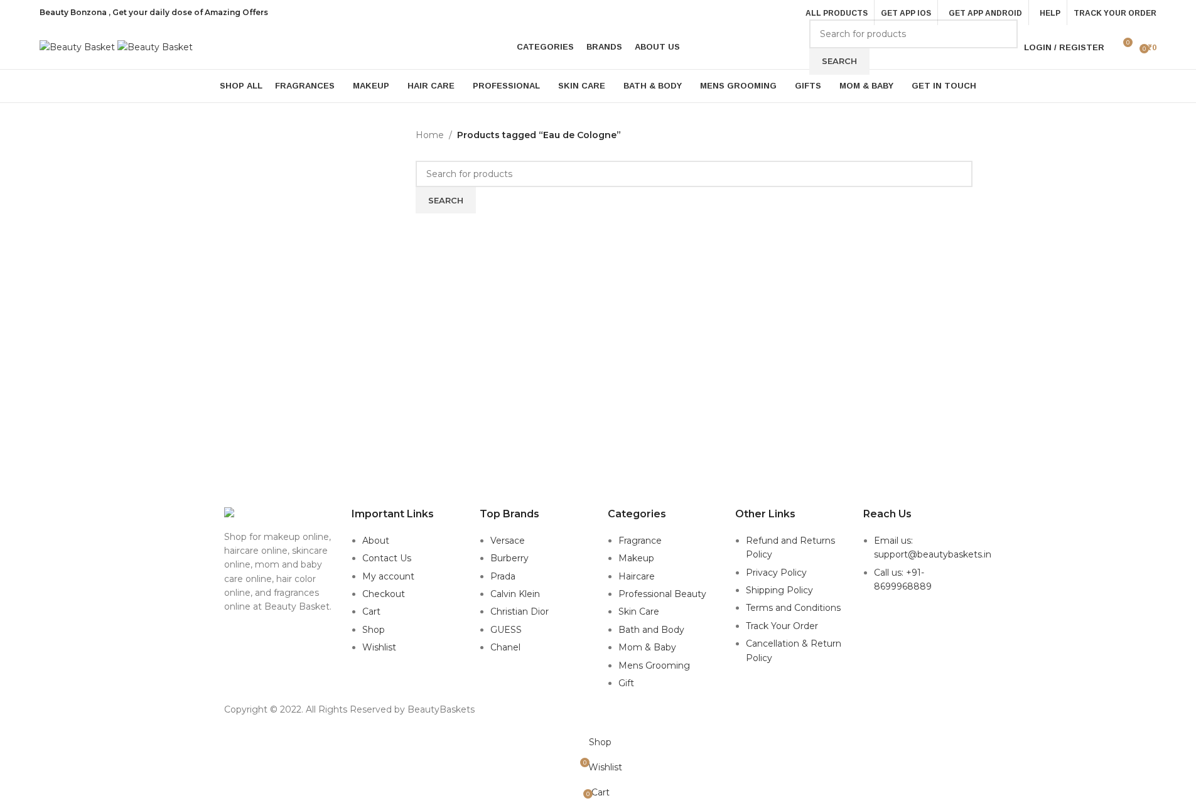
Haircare (636, 576)
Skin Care (638, 611)
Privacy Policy (776, 572)
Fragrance (640, 540)
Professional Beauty (662, 594)
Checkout (383, 594)
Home (430, 135)
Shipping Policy (779, 590)
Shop (373, 629)
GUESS (506, 629)
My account (388, 576)
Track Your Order (782, 626)
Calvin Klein (515, 594)
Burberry (509, 558)
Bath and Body (651, 629)
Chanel (505, 647)
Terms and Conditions (793, 607)
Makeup (636, 558)
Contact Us (386, 558)
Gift (626, 683)
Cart (371, 611)
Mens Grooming (654, 665)
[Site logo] (78, 46)
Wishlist (379, 647)
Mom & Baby (647, 647)
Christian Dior (519, 611)
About (375, 540)
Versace (507, 540)
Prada (502, 576)
